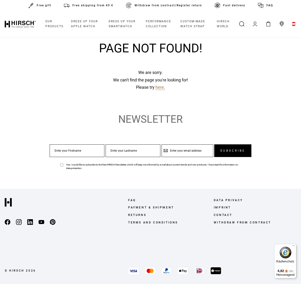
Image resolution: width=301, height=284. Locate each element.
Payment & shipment (151, 207)
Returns (137, 215)
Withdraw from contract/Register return (168, 5)
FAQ (269, 5)
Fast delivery (234, 5)
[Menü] (293, 247)
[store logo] (20, 24)
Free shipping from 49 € (92, 5)
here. (160, 87)
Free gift (44, 5)
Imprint (222, 207)
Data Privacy (228, 200)
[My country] (293, 24)
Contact (223, 215)
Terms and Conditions (153, 222)
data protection (74, 168)
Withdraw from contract (242, 222)
